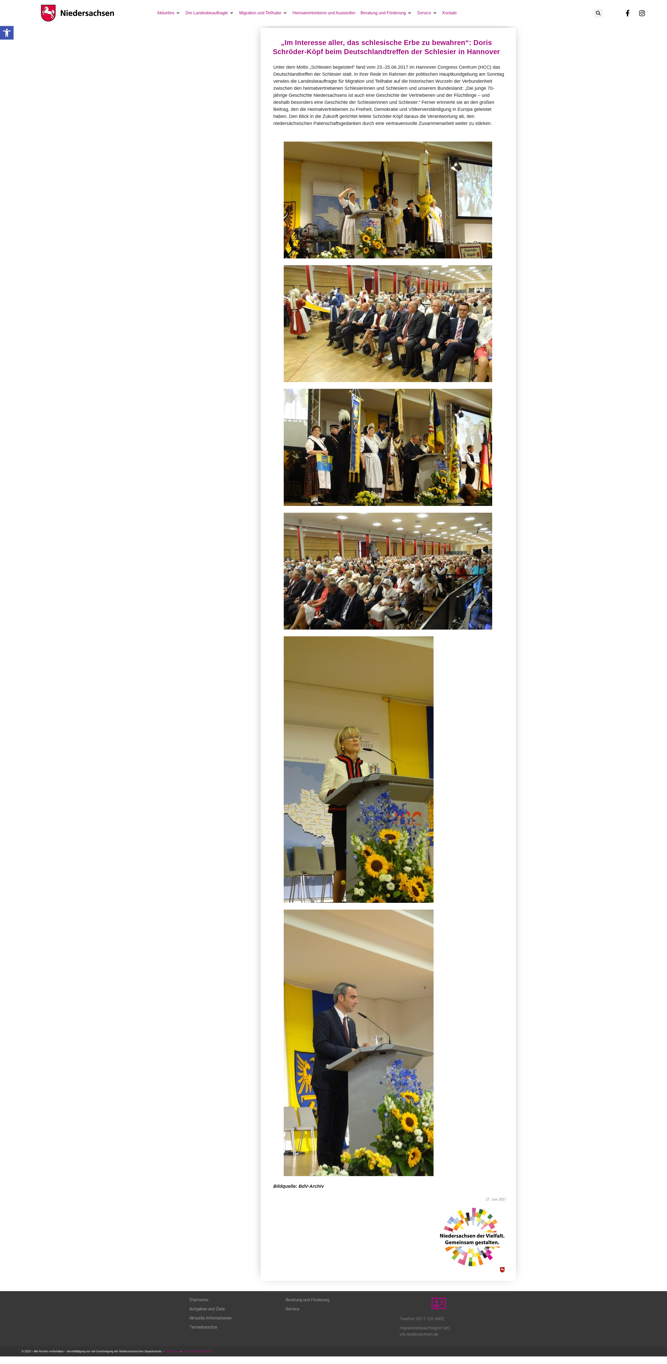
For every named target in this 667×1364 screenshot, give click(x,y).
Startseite (198, 1299)
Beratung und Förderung (307, 1299)
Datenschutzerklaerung (198, 1351)
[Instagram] (642, 13)
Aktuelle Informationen (210, 1318)
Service (292, 1308)
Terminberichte (203, 1327)
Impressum (172, 1351)
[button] (7, 33)
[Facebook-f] (627, 13)
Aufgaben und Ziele (207, 1308)
